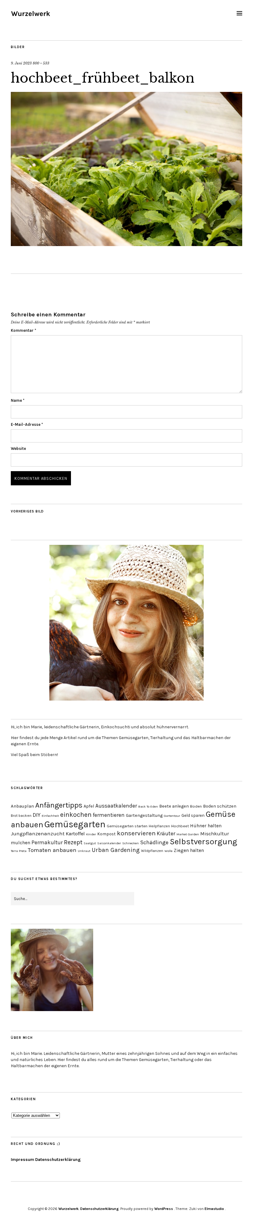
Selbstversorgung (203, 841)
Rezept (73, 842)
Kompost (106, 833)
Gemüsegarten (75, 824)
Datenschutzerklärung (58, 1159)
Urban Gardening (116, 850)
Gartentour (172, 816)
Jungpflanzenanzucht (37, 834)
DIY (36, 815)
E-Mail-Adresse (27, 424)
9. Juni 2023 (21, 63)
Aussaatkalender (116, 806)
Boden (196, 806)
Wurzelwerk (68, 1209)
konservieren (136, 833)
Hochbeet (180, 826)
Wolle (168, 851)
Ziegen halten (189, 850)
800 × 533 (41, 63)
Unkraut (84, 851)
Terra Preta (19, 851)
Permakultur (47, 842)
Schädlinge (154, 842)
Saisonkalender (109, 843)
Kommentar (23, 330)
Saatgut (90, 843)
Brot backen (21, 815)
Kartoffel (75, 834)
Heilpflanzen (159, 826)
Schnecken (130, 843)
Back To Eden (148, 806)
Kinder (91, 834)
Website (18, 448)
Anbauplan (22, 806)
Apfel (89, 806)
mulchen (20, 842)
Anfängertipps (58, 805)
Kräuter (166, 833)
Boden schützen (219, 806)
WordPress (163, 1209)
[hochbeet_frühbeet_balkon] (126, 244)
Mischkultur (214, 834)
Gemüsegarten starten (127, 826)
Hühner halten (206, 826)
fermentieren (109, 815)
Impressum (22, 1159)
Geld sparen (193, 815)
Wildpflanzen (152, 851)
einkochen (76, 814)
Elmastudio (214, 1209)
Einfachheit (50, 816)
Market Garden (187, 834)
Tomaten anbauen (52, 850)
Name (17, 400)
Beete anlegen (174, 806)
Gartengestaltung (144, 815)
